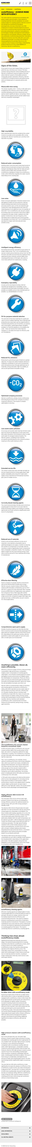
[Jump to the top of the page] (27, 1143)
